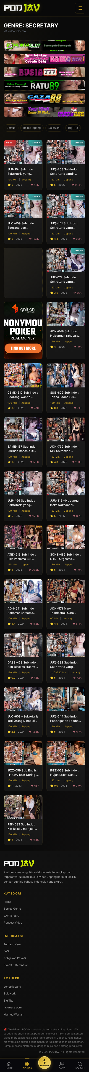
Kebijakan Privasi (15, 958)
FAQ (6, 951)
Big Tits (73, 127)
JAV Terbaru (11, 915)
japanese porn (13, 1007)
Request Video (13, 922)
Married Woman (14, 1014)
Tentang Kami (12, 944)
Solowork (54, 127)
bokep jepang (32, 127)
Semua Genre (12, 908)
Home (7, 901)
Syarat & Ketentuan (16, 965)
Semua (11, 127)
